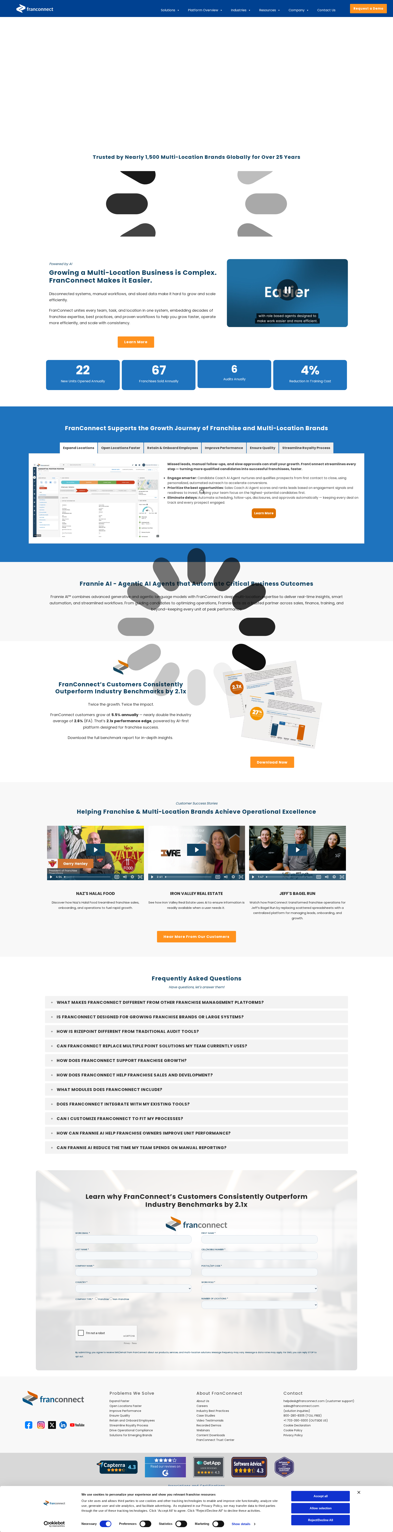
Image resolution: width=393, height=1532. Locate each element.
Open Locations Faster (126, 1406)
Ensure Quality (120, 1416)
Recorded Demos (208, 1425)
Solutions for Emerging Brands (131, 1435)
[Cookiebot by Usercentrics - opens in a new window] (54, 1524)
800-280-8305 (294, 1416)
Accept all (321, 1496)
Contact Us (326, 10)
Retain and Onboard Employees (132, 1420)
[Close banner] (358, 1492)
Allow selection (321, 1508)
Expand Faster (119, 1401)
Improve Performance (125, 1411)
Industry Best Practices (212, 1411)
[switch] (145, 1524)
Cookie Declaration (297, 1425)
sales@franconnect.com (301, 1406)
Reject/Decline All (320, 1520)
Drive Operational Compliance (131, 1430)
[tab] (78, 448)
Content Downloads (210, 1435)
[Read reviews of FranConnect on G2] (165, 1467)
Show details (241, 1524)
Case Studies (205, 1416)
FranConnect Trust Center (215, 1440)
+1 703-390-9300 (295, 1420)
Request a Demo (368, 8)
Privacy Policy (293, 1435)
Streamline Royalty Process (129, 1425)
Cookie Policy (292, 1430)
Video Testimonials (210, 1420)
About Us (202, 1401)
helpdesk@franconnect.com (304, 1401)
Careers (202, 1406)
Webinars (203, 1430)
